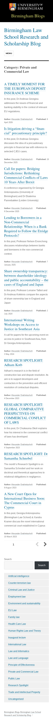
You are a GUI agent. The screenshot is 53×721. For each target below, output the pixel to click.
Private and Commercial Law (23, 671)
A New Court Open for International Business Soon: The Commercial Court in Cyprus (24, 500)
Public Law (14, 678)
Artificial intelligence (18, 576)
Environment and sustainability (24, 603)
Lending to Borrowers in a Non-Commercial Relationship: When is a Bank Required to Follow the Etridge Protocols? (26, 226)
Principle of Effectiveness (21, 665)
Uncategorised (16, 699)
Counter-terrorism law (19, 583)
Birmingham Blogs (28, 16)
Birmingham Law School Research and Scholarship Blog (26, 36)
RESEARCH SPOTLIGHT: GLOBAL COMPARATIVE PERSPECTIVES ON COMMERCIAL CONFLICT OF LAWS (25, 413)
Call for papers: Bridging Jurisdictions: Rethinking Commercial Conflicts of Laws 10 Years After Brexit (26, 175)
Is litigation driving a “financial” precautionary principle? (25, 130)
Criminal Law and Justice (21, 589)
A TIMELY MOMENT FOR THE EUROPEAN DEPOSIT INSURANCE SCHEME (25, 88)
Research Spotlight (18, 685)
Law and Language (18, 658)
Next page (45, 544)
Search (8, 559)
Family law (14, 617)
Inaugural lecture (17, 637)
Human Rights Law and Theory (24, 630)
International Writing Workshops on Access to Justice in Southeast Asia (22, 324)
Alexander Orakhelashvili (22, 119)
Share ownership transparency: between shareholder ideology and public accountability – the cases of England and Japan (26, 278)
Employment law (17, 596)
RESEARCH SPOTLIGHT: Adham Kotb (23, 362)
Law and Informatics (18, 651)
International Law (17, 644)
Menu (9, 53)
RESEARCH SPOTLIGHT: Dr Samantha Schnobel (26, 456)
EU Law (12, 610)
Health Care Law (17, 624)
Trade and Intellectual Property (24, 692)
